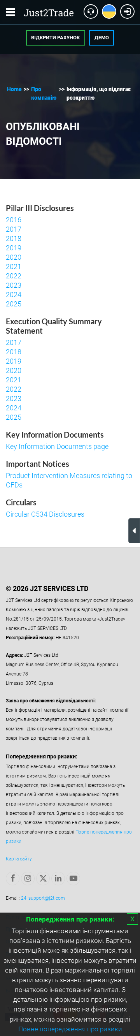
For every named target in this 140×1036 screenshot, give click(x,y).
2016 (13, 220)
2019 (13, 248)
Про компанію (43, 93)
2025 (13, 304)
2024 (13, 294)
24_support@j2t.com (43, 898)
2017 (13, 229)
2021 (13, 266)
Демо (101, 37)
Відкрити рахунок (55, 37)
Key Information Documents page (57, 446)
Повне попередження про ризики (70, 1029)
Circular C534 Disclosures (45, 514)
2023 (13, 285)
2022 (13, 276)
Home (14, 89)
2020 (13, 257)
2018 (13, 238)
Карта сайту (19, 859)
